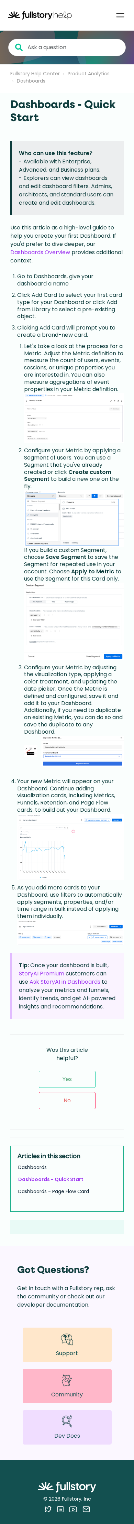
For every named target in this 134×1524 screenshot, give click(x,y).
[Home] (40, 15)
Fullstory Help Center (35, 73)
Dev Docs (67, 1436)
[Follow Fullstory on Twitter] (48, 1509)
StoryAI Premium (41, 973)
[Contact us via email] (86, 1509)
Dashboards (31, 80)
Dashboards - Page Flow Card (53, 1191)
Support (67, 1353)
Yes (67, 1079)
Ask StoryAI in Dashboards (65, 982)
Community (67, 1394)
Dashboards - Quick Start (50, 1179)
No (67, 1100)
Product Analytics (89, 73)
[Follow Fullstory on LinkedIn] (60, 1509)
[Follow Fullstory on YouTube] (73, 1509)
